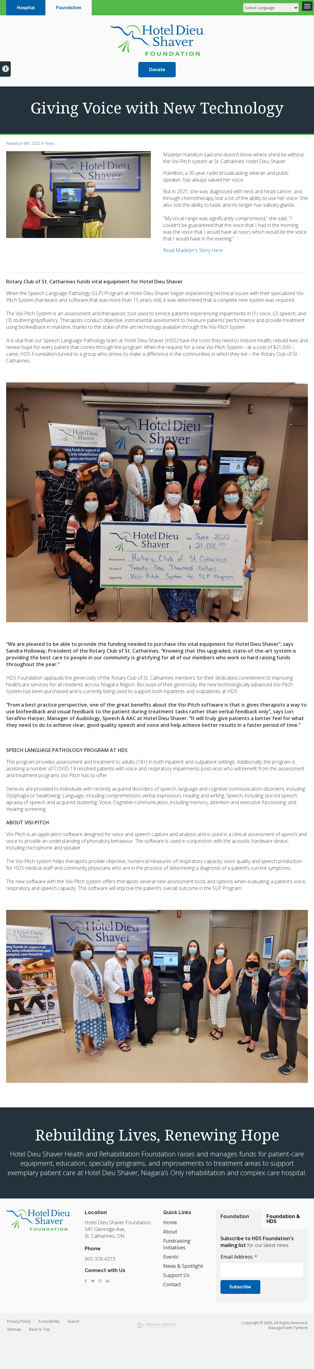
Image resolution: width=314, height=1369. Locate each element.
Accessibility (48, 1321)
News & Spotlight (183, 1266)
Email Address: (238, 1256)
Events (170, 1256)
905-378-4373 (100, 1259)
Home (170, 1222)
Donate (157, 69)
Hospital (26, 7)
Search (73, 1321)
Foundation (68, 7)
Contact (172, 1284)
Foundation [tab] (234, 1216)
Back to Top (39, 1329)
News (49, 143)
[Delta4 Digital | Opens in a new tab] (157, 1325)
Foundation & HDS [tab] (283, 1219)
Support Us (176, 1275)
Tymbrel (300, 1327)
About (170, 1231)
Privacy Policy (18, 1321)
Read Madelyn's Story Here (193, 250)
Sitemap (14, 1329)
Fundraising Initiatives (176, 1244)
